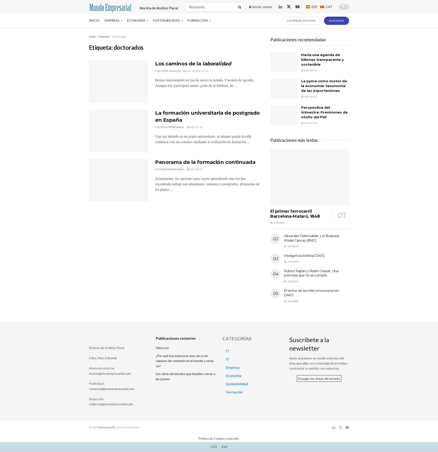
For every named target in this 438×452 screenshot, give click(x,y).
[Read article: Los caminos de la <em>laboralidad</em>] (118, 81)
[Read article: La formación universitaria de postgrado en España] (118, 131)
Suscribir (336, 20)
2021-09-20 (309, 96)
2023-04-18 (309, 70)
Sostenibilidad (166, 20)
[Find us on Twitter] (289, 7)
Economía (136, 20)
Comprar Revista (301, 20)
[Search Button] (240, 6)
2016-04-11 (195, 169)
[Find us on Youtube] (297, 7)
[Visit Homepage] (110, 7)
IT (227, 351)
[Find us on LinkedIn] (280, 7)
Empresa (112, 20)
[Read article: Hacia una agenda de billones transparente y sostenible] (284, 62)
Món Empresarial (172, 127)
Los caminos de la (193, 64)
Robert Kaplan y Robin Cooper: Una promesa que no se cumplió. (311, 273)
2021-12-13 (201, 71)
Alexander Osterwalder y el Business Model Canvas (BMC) (311, 238)
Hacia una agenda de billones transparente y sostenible (322, 60)
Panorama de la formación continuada (205, 162)
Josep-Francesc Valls (175, 71)
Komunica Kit (107, 427)
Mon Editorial (107, 358)
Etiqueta (104, 36)
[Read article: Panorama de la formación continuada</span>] (118, 180)
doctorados (119, 36)
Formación (198, 20)
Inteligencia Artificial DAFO (304, 256)
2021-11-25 (195, 127)
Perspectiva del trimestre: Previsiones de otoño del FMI (324, 112)
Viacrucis (162, 348)
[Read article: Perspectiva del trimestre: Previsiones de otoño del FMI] (284, 115)
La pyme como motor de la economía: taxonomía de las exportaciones (324, 86)
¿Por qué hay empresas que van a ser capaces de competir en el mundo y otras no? (185, 361)
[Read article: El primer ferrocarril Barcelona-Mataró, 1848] (309, 177)
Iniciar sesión (262, 7)
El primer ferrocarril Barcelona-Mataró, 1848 (295, 214)
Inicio (94, 20)
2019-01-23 (309, 122)
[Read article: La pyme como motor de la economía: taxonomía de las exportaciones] (284, 88)
